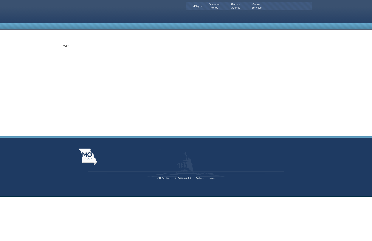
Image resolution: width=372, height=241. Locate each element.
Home (212, 178)
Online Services (256, 6)
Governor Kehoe (214, 6)
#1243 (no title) (183, 178)
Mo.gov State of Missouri (87, 156)
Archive (200, 178)
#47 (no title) (163, 178)
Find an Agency (235, 6)
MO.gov (197, 6)
